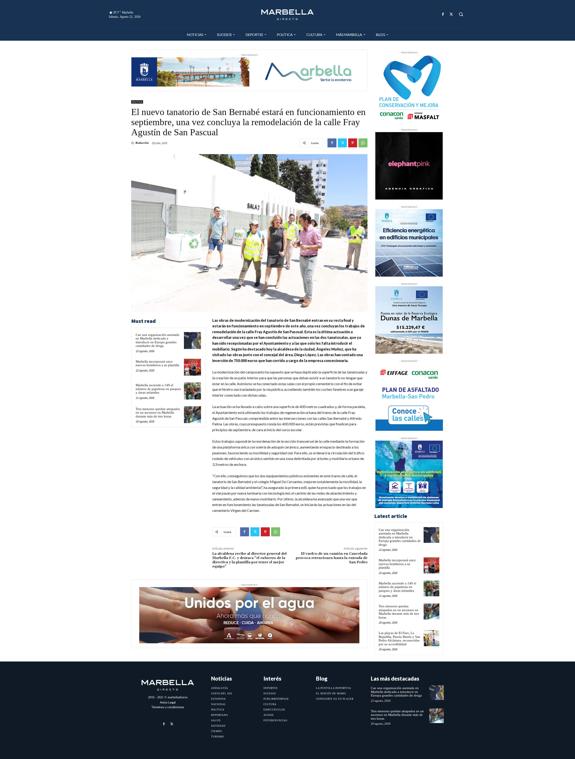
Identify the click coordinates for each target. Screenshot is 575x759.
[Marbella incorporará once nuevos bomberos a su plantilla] (192, 367)
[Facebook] (443, 14)
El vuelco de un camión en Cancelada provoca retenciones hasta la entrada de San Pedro (331, 557)
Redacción (142, 142)
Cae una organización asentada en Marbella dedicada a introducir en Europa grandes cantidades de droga (157, 340)
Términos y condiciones (167, 707)
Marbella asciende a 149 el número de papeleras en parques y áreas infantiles (158, 388)
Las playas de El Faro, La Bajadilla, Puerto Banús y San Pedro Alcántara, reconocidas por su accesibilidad (399, 638)
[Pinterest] (352, 142)
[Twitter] (451, 14)
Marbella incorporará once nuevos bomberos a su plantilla (157, 363)
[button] (461, 14)
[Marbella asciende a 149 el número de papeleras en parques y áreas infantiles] (192, 390)
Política (137, 101)
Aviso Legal (168, 702)
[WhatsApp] (362, 142)
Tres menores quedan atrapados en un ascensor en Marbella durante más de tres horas (158, 412)
